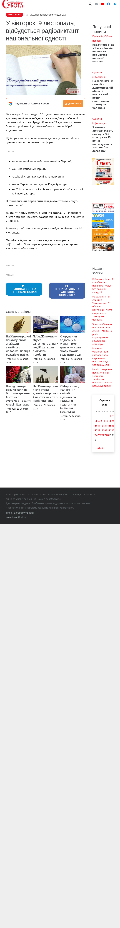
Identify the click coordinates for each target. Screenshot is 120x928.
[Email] (96, 4)
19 (101, 430)
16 (113, 425)
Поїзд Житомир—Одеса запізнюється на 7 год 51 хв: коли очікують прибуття (45, 345)
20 (104, 430)
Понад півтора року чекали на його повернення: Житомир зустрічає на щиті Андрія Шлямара (18, 395)
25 (99, 435)
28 (107, 435)
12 (101, 425)
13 (104, 425)
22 (110, 430)
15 (110, 425)
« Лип (99, 447)
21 (107, 430)
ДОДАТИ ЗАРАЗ (73, 103)
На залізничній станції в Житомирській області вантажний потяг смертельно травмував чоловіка (102, 94)
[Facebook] (108, 4)
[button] (90, 4)
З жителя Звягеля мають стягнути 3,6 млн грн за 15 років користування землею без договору (102, 139)
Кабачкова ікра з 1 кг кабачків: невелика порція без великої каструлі (103, 53)
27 (104, 435)
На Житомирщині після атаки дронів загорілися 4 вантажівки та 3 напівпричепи (45, 393)
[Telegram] (115, 4)
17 (96, 430)
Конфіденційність (16, 517)
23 (113, 430)
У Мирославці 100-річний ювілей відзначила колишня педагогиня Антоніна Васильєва (69, 399)
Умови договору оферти (20, 512)
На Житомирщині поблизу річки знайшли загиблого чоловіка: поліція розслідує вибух (18, 345)
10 (96, 425)
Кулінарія (97, 36)
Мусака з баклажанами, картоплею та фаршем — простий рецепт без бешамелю (101, 356)
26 (101, 435)
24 (96, 435)
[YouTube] (102, 4)
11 (99, 425)
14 (107, 425)
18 (99, 430)
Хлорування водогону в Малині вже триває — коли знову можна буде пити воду (71, 345)
